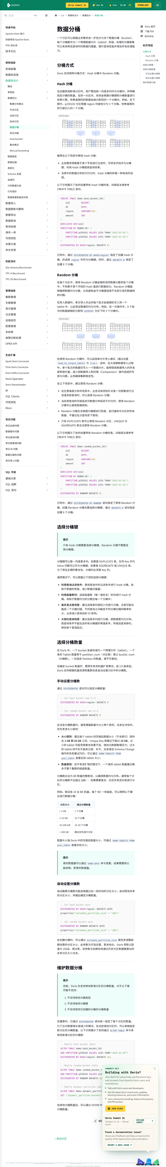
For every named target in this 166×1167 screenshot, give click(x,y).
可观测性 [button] (11, 402)
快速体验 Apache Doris (17, 39)
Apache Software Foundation (43, 1163)
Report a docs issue (120, 1145)
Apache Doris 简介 (15, 33)
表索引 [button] (11, 168)
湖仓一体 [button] (11, 232)
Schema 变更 (14, 173)
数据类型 (12, 156)
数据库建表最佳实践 (18, 197)
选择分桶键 (148, 64)
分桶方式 (147, 51)
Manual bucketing (19, 150)
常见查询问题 (12, 437)
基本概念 (14, 144)
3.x (62, 15)
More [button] (9, 408)
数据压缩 (12, 162)
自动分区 (14, 121)
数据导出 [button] (11, 215)
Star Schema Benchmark (19, 267)
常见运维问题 (12, 425)
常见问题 (14, 133)
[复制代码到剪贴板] (131, 198)
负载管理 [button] (11, 303)
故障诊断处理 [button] (13, 338)
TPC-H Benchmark (15, 273)
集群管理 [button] (11, 297)
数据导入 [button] (11, 203)
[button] (46, 15)
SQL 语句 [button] (11, 490)
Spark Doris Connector (17, 361)
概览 (10, 86)
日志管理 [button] (11, 314)
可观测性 (11, 238)
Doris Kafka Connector (17, 372)
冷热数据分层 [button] (14, 185)
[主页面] (55, 15)
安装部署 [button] (11, 69)
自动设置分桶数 (152, 77)
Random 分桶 (151, 60)
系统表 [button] (9, 332)
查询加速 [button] (11, 226)
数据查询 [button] (11, 221)
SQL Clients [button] (12, 396)
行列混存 (12, 191)
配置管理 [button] (11, 326)
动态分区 (14, 115)
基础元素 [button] (11, 478)
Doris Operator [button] (14, 379)
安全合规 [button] (11, 250)
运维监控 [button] (11, 320)
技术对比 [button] (11, 51)
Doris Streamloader (16, 384)
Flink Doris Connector (17, 367)
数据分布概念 (16, 103)
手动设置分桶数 (152, 73)
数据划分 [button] (12, 98)
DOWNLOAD (143, 5)
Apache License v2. (76, 1163)
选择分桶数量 (149, 69)
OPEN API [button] (11, 343)
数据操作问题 (12, 431)
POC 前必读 (11, 45)
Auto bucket (16, 138)
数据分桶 (14, 127)
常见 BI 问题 (12, 449)
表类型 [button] (11, 92)
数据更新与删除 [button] (15, 209)
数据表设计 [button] (12, 80)
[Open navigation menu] (157, 5)
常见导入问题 (12, 460)
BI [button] (7, 390)
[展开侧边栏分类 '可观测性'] (47, 238)
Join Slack (117, 1108)
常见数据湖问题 (13, 443)
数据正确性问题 (13, 454)
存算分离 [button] (11, 244)
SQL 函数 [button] (11, 484)
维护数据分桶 (149, 82)
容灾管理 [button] (11, 308)
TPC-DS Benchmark (16, 279)
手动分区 (14, 109)
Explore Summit (144, 1121)
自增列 (11, 179)
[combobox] (21, 15)
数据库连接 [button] (12, 75)
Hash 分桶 (150, 55)
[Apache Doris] (13, 5)
